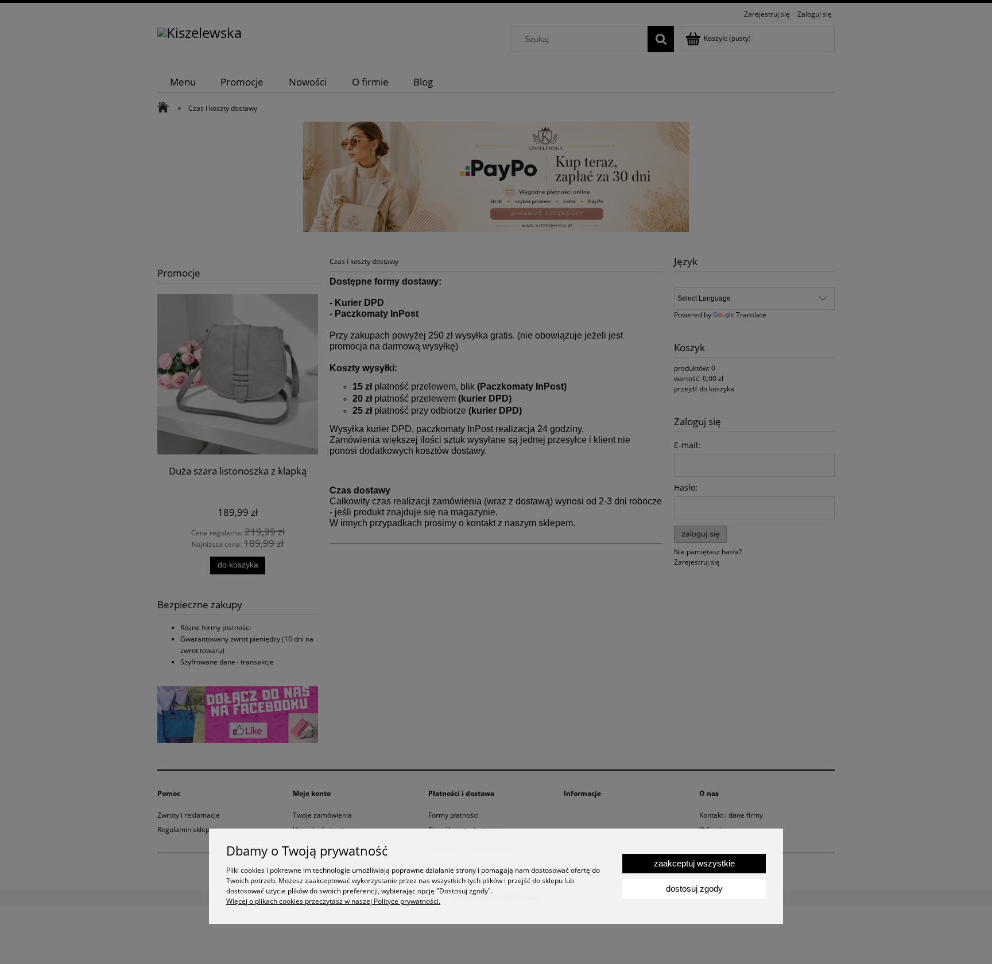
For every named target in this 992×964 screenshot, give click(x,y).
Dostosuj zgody (694, 888)
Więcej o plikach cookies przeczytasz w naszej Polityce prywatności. (333, 901)
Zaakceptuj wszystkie (694, 863)
